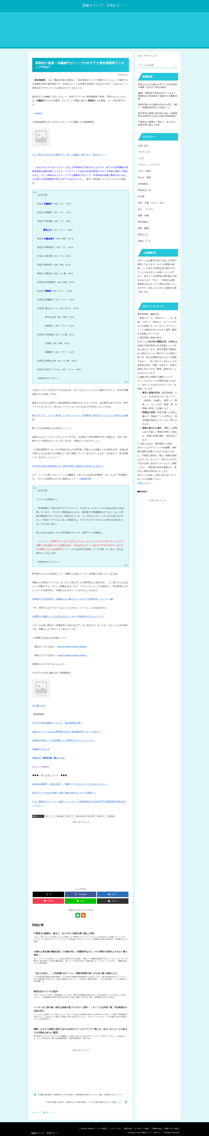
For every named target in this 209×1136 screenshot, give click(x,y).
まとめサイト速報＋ (142, 1128)
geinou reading (64, 655)
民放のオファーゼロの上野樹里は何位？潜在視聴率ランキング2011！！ (67, 731)
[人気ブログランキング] (142, 492)
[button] (112, 901)
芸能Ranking (157, 1128)
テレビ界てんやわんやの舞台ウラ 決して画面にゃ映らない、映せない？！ (69, 154)
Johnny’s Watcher (87, 1128)
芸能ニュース (39, 816)
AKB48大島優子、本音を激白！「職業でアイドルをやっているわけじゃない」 (70, 784)
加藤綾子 (62, 816)
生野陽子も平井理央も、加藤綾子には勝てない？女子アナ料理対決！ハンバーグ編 (72, 599)
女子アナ (72, 816)
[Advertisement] (104, 30)
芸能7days (128, 1128)
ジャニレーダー (116, 1128)
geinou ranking (64, 646)
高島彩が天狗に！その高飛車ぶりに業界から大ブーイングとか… (63, 740)
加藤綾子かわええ (41, 749)
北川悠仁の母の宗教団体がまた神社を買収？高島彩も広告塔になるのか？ (68, 466)
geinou (75, 646)
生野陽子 (92, 816)
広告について (143, 483)
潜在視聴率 (82, 816)
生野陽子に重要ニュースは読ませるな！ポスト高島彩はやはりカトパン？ (68, 616)
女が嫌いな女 (38, 705)
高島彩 (112, 816)
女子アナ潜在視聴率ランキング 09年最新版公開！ (57, 723)
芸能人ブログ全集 (171, 1128)
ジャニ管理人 (102, 1128)
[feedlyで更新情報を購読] (77, 915)
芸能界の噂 (85, 479)
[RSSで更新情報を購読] (83, 915)
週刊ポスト (102, 816)
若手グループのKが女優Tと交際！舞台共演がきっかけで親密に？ (64, 793)
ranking (38, 113)
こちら (57, 664)
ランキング (51, 816)
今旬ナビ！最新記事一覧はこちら (48, 758)
